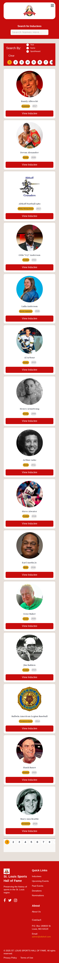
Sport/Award (35, 51)
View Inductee (29, 113)
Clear (11, 55)
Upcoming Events (40, 881)
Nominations (38, 895)
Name (32, 48)
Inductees (36, 876)
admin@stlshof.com (41, 936)
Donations (37, 890)
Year (32, 45)
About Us (36, 911)
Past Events (37, 886)
